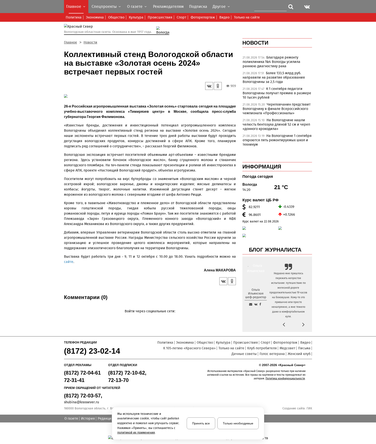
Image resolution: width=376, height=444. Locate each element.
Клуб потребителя (262, 348)
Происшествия (160, 17)
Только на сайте (247, 17)
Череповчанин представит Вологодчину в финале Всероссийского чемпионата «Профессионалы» (277, 108)
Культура (136, 17)
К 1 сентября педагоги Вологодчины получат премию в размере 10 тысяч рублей (277, 93)
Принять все (201, 423)
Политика (74, 17)
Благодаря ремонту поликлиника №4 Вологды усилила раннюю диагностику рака (271, 61)
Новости (90, 42)
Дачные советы (244, 354)
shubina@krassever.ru (81, 402)
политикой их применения (136, 432)
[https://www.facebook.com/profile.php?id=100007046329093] (260, 304)
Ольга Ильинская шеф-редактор (255, 293)
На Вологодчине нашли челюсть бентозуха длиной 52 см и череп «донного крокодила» (276, 124)
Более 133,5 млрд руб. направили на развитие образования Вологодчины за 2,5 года (274, 77)
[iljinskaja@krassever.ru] (250, 304)
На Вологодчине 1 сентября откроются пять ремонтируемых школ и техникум (277, 140)
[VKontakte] (149, 317)
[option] (150, 96)
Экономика (95, 17)
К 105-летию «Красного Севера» (189, 348)
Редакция (105, 418)
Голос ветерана (272, 354)
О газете (71, 418)
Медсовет (287, 348)
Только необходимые (238, 423)
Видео (224, 17)
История (88, 418)
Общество (116, 17)
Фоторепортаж (203, 17)
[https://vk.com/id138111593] (255, 304)
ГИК (309, 408)
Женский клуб (299, 354)
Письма (304, 348)
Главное (70, 42)
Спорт (181, 17)
